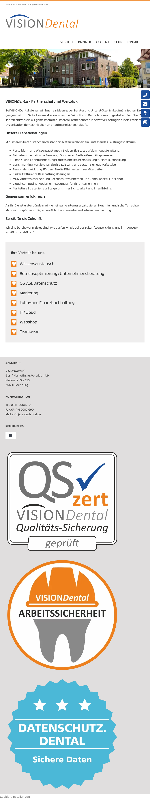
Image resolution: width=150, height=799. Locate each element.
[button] (75, 264)
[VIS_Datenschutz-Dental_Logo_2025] (62, 681)
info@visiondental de (38, 4)
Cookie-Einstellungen (15, 796)
